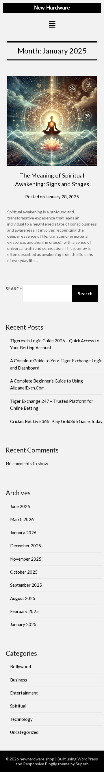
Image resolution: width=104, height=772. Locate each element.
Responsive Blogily (40, 763)
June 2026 (20, 506)
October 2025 (24, 572)
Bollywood (20, 666)
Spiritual (18, 705)
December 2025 (25, 545)
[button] (52, 25)
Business (18, 679)
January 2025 (23, 624)
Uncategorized (24, 732)
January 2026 (23, 532)
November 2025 (25, 559)
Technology (21, 719)
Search (14, 288)
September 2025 (26, 585)
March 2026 (22, 519)
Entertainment (24, 692)
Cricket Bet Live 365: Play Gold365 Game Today (56, 421)
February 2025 (24, 611)
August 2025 (22, 598)
